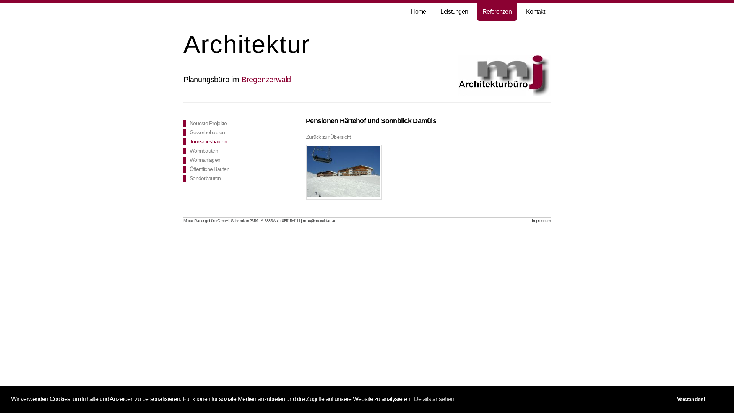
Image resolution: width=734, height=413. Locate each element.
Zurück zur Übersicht (328, 137)
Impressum (541, 220)
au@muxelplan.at (321, 220)
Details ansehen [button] (434, 399)
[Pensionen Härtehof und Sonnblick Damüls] (344, 172)
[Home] (504, 95)
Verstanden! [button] (691, 399)
